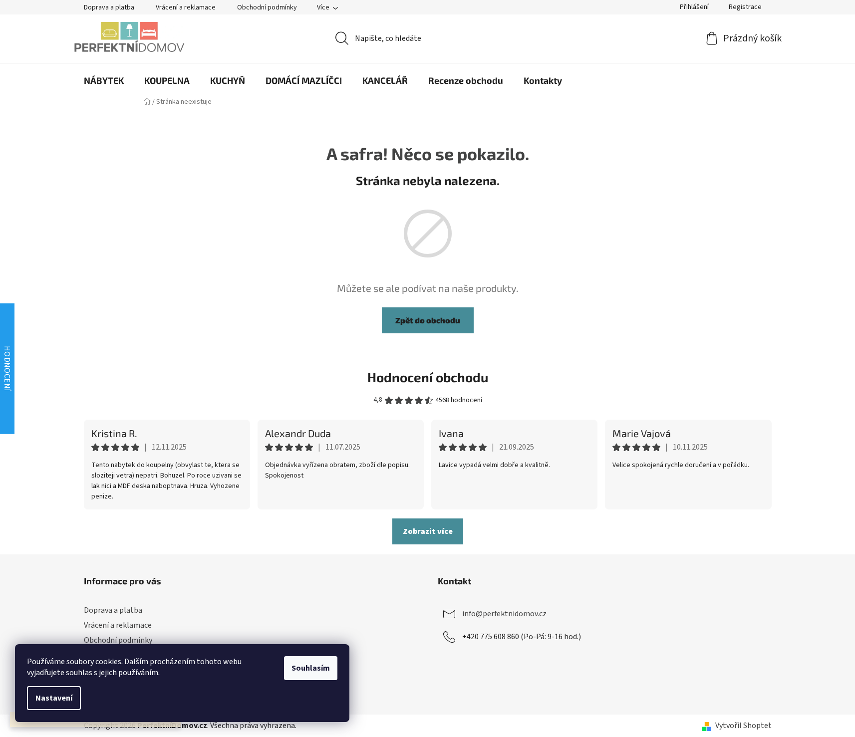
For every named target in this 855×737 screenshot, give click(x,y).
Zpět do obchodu (427, 320)
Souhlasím (310, 668)
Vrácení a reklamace (186, 7)
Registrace (745, 7)
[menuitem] (104, 80)
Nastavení (53, 698)
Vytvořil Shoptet (743, 725)
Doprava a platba (109, 7)
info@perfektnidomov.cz (504, 613)
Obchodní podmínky (267, 7)
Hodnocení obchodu (427, 377)
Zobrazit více (428, 531)
